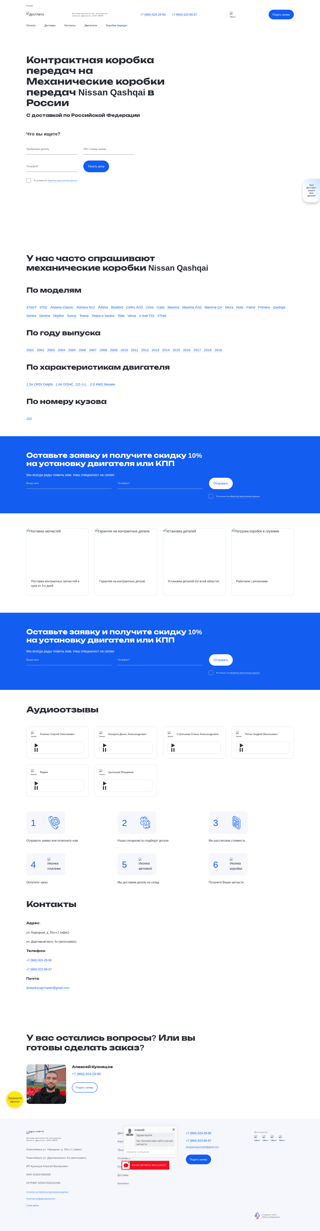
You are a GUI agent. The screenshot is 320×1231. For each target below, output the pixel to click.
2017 (197, 350)
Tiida (120, 316)
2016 (187, 350)
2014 (166, 350)
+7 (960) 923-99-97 (184, 14)
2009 (114, 350)
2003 (51, 350)
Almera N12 (85, 307)
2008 (103, 350)
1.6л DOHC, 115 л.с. (71, 384)
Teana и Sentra (103, 316)
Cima (150, 307)
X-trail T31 (146, 316)
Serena (44, 316)
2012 (145, 350)
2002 (40, 350)
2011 (134, 350)
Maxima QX (213, 307)
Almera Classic (61, 307)
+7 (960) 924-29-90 (153, 14)
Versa (131, 316)
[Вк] (282, 1138)
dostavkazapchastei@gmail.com (47, 988)
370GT (31, 307)
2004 (61, 350)
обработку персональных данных (62, 180)
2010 (124, 350)
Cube (161, 307)
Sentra (31, 316)
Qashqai (279, 307)
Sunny (71, 316)
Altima (103, 307)
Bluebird (117, 307)
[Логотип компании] (46, 15)
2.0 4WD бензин (102, 384)
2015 (176, 350)
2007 (93, 350)
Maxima (173, 307)
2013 (155, 350)
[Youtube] (274, 1138)
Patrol (250, 307)
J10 (29, 418)
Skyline (58, 316)
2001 (30, 350)
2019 (218, 350)
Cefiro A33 (134, 307)
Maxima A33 (192, 307)
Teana (84, 316)
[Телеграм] (233, 15)
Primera (264, 307)
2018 (207, 350)
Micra (229, 307)
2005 (72, 350)
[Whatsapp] (265, 1138)
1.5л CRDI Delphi (39, 384)
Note (239, 307)
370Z (43, 307)
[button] (29, 5)
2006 (82, 350)
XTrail (161, 316)
